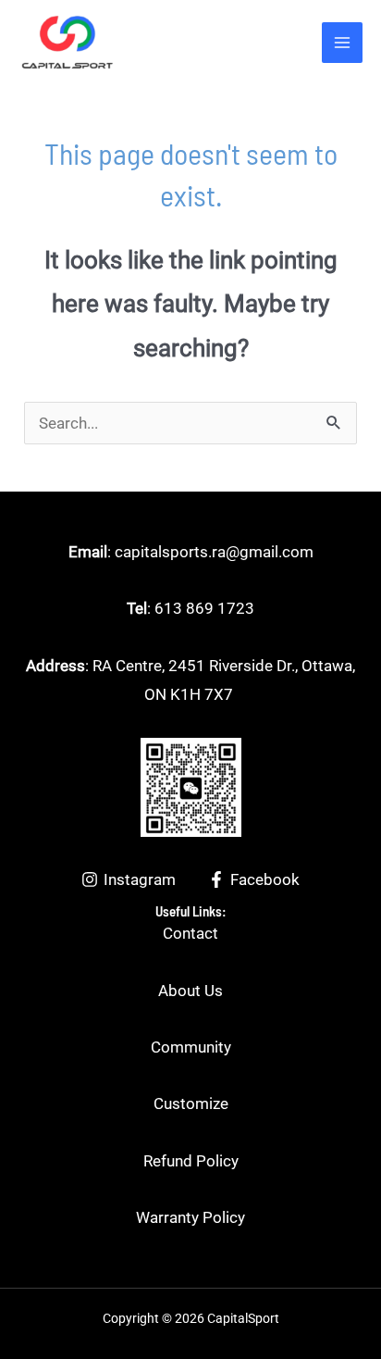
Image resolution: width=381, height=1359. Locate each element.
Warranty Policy (190, 1217)
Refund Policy (191, 1161)
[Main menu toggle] (342, 42)
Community (191, 1047)
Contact (190, 933)
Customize (191, 1103)
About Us (190, 990)
